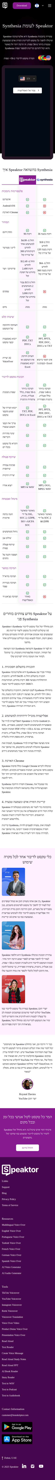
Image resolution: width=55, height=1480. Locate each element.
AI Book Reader (10, 1371)
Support (5, 1187)
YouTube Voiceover (11, 1299)
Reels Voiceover (10, 1311)
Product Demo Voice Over (15, 1329)
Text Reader (8, 1347)
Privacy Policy (9, 1199)
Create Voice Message (12, 1353)
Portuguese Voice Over (13, 1237)
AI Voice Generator (11, 1267)
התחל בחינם (27, 1148)
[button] (38, 5)
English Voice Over (11, 1231)
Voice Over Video (10, 1323)
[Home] (5, 6)
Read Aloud (7, 1341)
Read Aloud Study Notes (14, 1359)
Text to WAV (8, 1383)
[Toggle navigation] (49, 5)
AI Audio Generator (11, 1273)
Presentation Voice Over (13, 1335)
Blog (4, 1193)
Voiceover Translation (12, 1317)
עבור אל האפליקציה (26, 90)
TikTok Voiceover (10, 1293)
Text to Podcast (9, 1389)
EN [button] (28, 78)
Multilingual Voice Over (13, 1225)
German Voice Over (11, 1255)
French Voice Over (11, 1249)
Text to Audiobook (11, 1395)
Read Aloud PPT (10, 1365)
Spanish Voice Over (11, 1261)
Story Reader (8, 1377)
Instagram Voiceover (12, 1305)
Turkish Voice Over (11, 1243)
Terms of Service (10, 1205)
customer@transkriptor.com (15, 1415)
